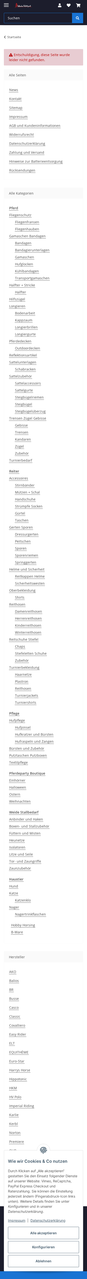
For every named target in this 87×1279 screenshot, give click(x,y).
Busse (14, 998)
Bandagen (23, 243)
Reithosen (17, 604)
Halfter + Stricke (22, 285)
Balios (14, 980)
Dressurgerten (26, 534)
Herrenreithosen (28, 618)
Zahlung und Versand (26, 152)
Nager (14, 907)
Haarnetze (23, 674)
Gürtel (20, 513)
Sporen (21, 548)
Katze (13, 893)
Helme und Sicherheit (26, 569)
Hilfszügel (17, 299)
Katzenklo (23, 900)
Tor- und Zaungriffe (25, 861)
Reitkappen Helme (30, 576)
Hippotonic (18, 1079)
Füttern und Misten (25, 833)
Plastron (21, 681)
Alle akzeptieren (43, 1233)
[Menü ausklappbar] (6, 3)
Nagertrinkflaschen (30, 914)
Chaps (20, 646)
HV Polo (15, 1097)
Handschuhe (25, 499)
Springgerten (25, 562)
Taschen (22, 520)
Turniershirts (25, 702)
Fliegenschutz (20, 215)
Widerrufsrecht (21, 134)
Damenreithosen (28, 611)
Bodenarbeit (25, 313)
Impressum (16, 1220)
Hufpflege (17, 720)
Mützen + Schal (27, 492)
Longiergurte (25, 334)
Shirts (19, 597)
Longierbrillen (26, 327)
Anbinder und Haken (26, 819)
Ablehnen (43, 1261)
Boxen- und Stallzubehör (29, 826)
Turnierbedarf (20, 460)
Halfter (20, 292)
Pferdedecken (20, 341)
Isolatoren (17, 847)
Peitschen (23, 541)
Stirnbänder (25, 485)
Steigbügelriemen (29, 397)
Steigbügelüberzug (30, 411)
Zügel (19, 446)
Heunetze (17, 840)
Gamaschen (24, 257)
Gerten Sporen (21, 527)
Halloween (17, 787)
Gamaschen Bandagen (27, 236)
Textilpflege (18, 762)
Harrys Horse (19, 1070)
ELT (12, 1043)
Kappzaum (23, 320)
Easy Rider (17, 1034)
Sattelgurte (24, 390)
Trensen (21, 432)
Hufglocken (24, 264)
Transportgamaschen (32, 278)
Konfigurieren (43, 1247)
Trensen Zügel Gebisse (27, 418)
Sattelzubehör (20, 376)
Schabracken (25, 369)
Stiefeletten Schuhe (31, 653)
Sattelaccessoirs (28, 383)
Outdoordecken (27, 348)
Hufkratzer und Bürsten (34, 734)
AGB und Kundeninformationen (34, 125)
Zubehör (22, 453)
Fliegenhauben (27, 229)
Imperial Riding (21, 1106)
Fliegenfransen (27, 222)
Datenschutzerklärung (47, 1220)
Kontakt (15, 98)
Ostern (14, 794)
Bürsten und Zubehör (26, 748)
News (13, 89)
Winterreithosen (28, 632)
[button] (59, 5)
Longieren (17, 306)
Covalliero (17, 1025)
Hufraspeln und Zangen (34, 741)
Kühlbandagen (27, 271)
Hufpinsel (23, 727)
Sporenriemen (26, 555)
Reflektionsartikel (23, 355)
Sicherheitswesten (30, 583)
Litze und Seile (21, 854)
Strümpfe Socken (29, 506)
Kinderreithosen (28, 625)
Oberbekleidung (22, 590)
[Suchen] (77, 18)
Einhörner (17, 780)
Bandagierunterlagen (32, 250)
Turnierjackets (26, 695)
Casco (14, 1007)
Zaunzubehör (20, 868)
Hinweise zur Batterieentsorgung (36, 161)
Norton (15, 1132)
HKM (13, 1088)
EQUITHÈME (19, 1052)
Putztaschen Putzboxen (28, 755)
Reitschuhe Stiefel (23, 639)
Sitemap (15, 107)
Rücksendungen (22, 170)
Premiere (16, 1141)
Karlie (14, 1114)
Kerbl (13, 1123)
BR (11, 989)
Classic (14, 1016)
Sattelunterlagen (22, 362)
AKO (12, 971)
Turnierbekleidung (24, 667)
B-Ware (17, 932)
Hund (13, 886)
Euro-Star (16, 1061)
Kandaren (23, 439)
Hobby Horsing (23, 925)
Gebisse (21, 425)
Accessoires (18, 478)
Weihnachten (20, 801)
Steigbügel (23, 404)
